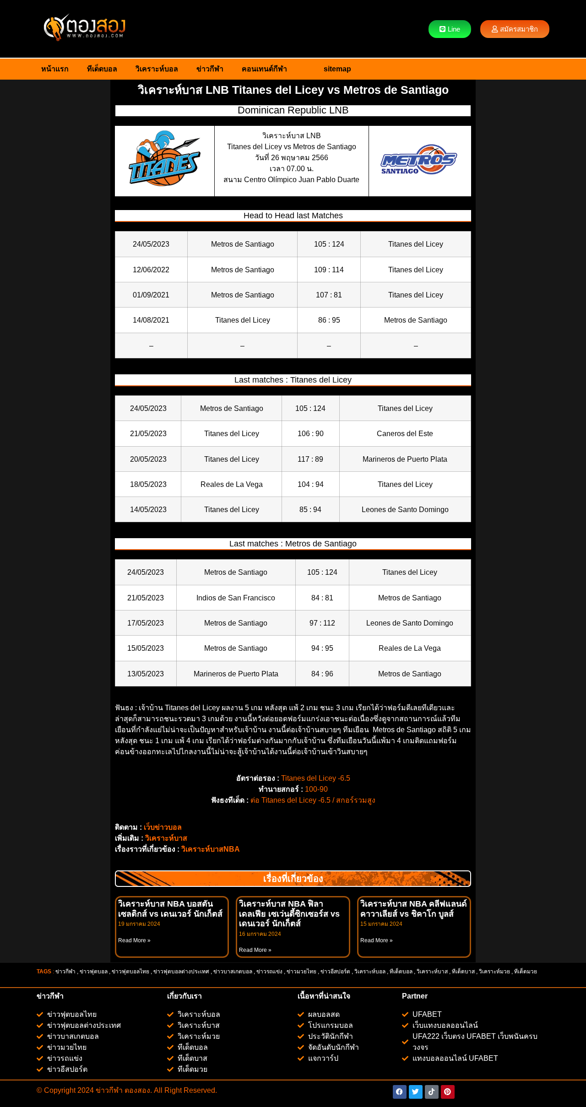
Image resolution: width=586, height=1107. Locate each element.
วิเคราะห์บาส (166, 838)
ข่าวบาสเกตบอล (232, 971)
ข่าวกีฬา (209, 69)
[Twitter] (416, 1092)
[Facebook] (400, 1092)
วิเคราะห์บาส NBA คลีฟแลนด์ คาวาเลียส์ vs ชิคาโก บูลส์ (413, 908)
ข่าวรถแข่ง (269, 971)
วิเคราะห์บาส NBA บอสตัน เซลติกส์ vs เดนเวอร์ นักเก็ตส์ (170, 908)
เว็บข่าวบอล (163, 827)
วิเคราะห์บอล (157, 69)
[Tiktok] (432, 1092)
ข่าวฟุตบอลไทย (130, 971)
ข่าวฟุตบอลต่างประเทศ (181, 971)
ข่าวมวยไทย (301, 971)
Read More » (134, 940)
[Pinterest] (448, 1092)
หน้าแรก (55, 69)
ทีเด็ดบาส (463, 971)
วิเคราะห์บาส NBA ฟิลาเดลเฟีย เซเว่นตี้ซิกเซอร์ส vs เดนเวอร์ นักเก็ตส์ (289, 913)
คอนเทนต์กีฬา (264, 69)
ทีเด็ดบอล (102, 69)
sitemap (337, 69)
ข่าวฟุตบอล (94, 971)
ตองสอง (136, 1090)
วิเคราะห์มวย (494, 971)
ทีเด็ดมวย (526, 971)
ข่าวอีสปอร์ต (335, 971)
